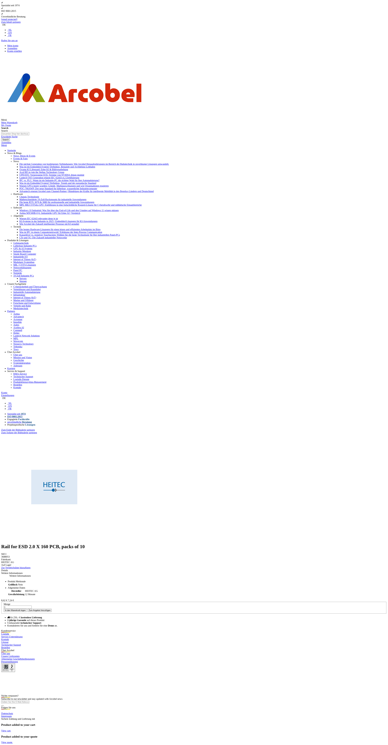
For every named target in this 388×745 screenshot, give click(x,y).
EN (10, 32)
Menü (4, 145)
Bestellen (5, 647)
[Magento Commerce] (74, 120)
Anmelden (12, 48)
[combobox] (15, 133)
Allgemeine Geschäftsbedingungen (18, 659)
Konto (4, 392)
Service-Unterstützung (12, 636)
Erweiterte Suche (9, 136)
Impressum (6, 716)
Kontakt (5, 639)
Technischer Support (11, 645)
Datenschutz (7, 713)
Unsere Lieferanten (10, 656)
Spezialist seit (16, 414)
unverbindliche (19, 422)
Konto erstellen (14, 51)
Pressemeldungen (9, 661)
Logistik (5, 634)
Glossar (4, 642)
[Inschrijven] (2, 705)
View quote (7, 742)
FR (10, 35)
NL (10, 30)
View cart (6, 730)
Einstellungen (7, 395)
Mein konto (12, 45)
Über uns (5, 653)
